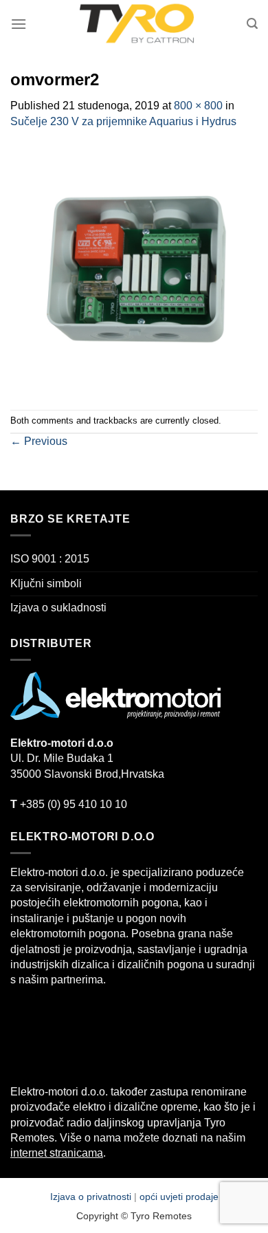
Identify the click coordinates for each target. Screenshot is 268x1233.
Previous (38, 441)
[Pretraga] (252, 23)
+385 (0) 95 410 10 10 (68, 804)
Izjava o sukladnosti (58, 607)
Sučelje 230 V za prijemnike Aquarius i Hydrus (123, 121)
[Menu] (18, 24)
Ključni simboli (46, 583)
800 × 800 (198, 105)
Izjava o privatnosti (92, 1196)
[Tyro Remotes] (136, 24)
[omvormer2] (134, 268)
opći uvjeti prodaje (179, 1196)
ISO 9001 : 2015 (49, 559)
